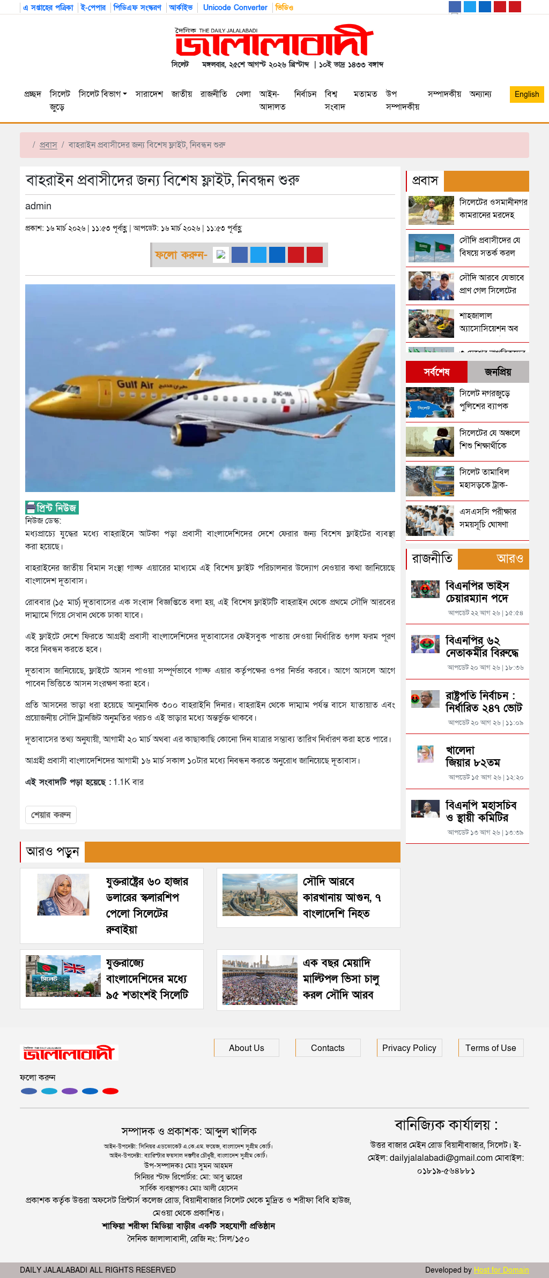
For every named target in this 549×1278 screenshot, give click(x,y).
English (527, 94)
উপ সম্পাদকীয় (402, 100)
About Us (246, 1048)
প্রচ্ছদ (32, 94)
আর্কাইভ (180, 8)
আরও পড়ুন (52, 851)
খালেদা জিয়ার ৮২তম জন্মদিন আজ (473, 763)
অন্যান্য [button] (481, 100)
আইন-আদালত (272, 100)
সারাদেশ (149, 94)
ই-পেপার (93, 8)
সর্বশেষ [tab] (436, 372)
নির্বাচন (305, 94)
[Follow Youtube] (110, 1091)
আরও (510, 558)
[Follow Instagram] (49, 1091)
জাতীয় (182, 94)
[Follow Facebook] (29, 1091)
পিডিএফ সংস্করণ (137, 8)
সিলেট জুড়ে (60, 100)
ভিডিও (284, 8)
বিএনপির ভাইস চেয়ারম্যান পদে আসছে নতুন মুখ (479, 598)
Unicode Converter (234, 8)
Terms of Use (490, 1048)
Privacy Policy (409, 1048)
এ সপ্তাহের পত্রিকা (48, 8)
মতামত (365, 94)
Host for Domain (501, 1270)
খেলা (243, 94)
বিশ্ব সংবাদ (335, 100)
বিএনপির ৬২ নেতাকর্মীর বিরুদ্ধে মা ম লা (482, 653)
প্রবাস (48, 145)
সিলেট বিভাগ (100, 94)
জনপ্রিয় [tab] (498, 372)
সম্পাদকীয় (444, 94)
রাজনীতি (214, 94)
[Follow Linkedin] (90, 1091)
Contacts (328, 1048)
